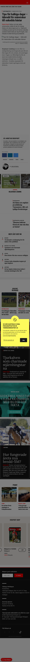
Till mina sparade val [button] (8, 340)
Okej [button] (23, 340)
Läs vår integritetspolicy (9, 335)
